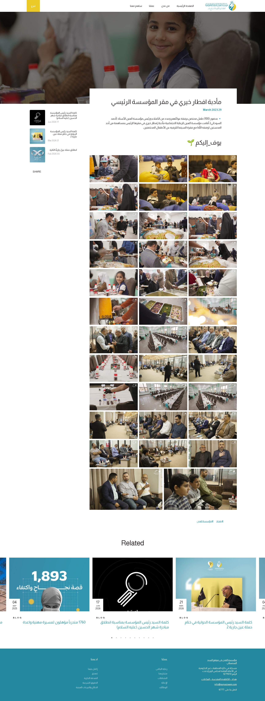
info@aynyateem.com (226, 684)
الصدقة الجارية (91, 678)
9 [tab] (150, 638)
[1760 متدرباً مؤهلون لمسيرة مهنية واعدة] (49, 584)
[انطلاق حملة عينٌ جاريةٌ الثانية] (37, 161)
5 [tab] (131, 638)
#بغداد (219, 521)
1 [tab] (113, 638)
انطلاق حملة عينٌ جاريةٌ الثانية (63, 150)
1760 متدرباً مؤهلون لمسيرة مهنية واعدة (54, 622)
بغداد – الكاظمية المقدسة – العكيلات (219, 679)
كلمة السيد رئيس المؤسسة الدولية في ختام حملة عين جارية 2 (63, 134)
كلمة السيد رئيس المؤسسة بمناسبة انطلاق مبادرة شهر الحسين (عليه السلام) (63, 115)
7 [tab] (140, 638)
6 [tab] (136, 638)
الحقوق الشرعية (90, 682)
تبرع (33, 6)
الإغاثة (164, 682)
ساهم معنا (136, 5)
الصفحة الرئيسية (185, 5)
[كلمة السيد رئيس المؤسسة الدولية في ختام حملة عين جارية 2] (37, 142)
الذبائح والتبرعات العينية (87, 687)
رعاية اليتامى (161, 669)
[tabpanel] (132, 596)
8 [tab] (145, 638)
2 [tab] (117, 638)
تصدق (95, 673)
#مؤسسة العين (205, 521)
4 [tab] (127, 638)
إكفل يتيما (93, 669)
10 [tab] (154, 638)
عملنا (151, 5)
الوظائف (163, 687)
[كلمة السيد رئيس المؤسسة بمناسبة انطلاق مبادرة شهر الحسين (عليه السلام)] (37, 124)
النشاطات (162, 678)
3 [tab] (122, 638)
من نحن (165, 5)
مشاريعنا (163, 673)
